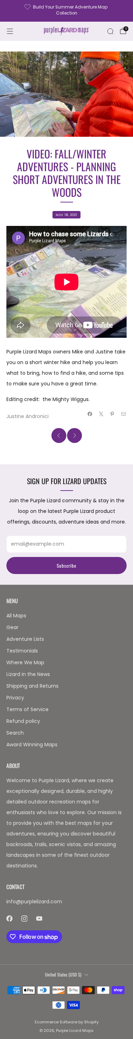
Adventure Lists (25, 639)
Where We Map (25, 662)
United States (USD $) (63, 974)
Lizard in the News (28, 674)
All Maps (16, 615)
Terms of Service (27, 709)
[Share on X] (101, 414)
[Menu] (9, 31)
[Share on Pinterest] (112, 414)
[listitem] (66, 11)
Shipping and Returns (32, 685)
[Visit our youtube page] (39, 918)
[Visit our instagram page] (24, 918)
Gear (12, 627)
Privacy (15, 697)
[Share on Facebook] (90, 414)
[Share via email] (124, 414)
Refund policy (23, 721)
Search (15, 732)
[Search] (110, 31)
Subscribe (66, 565)
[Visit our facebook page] (9, 918)
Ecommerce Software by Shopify (67, 1022)
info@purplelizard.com (34, 901)
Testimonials (22, 650)
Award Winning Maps (31, 744)
